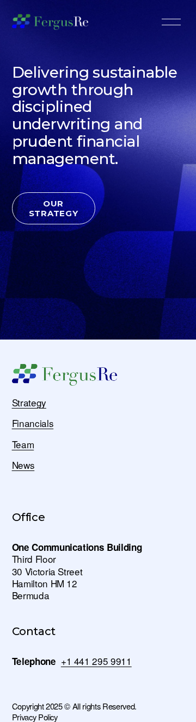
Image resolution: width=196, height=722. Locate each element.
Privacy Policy (35, 717)
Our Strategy (53, 208)
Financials (33, 423)
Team (23, 444)
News (23, 465)
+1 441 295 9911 (96, 661)
